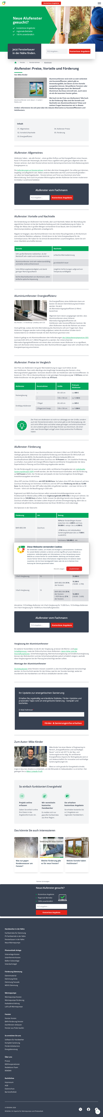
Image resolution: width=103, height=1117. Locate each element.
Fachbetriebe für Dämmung (15, 933)
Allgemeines (24, 129)
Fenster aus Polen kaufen (14, 1028)
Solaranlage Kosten (12, 954)
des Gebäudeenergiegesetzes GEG (75, 337)
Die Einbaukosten (21, 669)
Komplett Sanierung (12, 1043)
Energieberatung (11, 1049)
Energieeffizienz (26, 136)
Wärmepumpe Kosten (13, 997)
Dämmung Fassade (12, 982)
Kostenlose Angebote (51, 3)
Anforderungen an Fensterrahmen (30, 170)
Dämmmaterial (10, 976)
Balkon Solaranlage (12, 961)
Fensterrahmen (34, 62)
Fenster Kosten (10, 1018)
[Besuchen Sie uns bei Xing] (96, 1109)
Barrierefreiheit (10, 1092)
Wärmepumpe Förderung (14, 1000)
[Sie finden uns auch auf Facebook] (88, 1109)
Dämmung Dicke (11, 979)
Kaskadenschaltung (12, 1003)
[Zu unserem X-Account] (80, 1109)
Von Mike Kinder (20, 75)
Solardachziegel (11, 964)
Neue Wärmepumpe (12, 943)
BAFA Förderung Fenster (14, 1021)
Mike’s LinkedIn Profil (34, 771)
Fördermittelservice (12, 1046)
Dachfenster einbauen (13, 1025)
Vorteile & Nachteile (27, 133)
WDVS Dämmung (11, 985)
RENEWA (8, 1071)
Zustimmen (74, 569)
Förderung (61, 133)
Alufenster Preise (63, 129)
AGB (6, 1085)
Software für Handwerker (14, 1040)
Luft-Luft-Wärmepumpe (14, 1007)
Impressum (9, 1082)
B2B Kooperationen (12, 1064)
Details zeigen (59, 569)
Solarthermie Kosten (13, 957)
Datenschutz (9, 1089)
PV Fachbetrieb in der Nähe (15, 936)
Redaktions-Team (11, 1067)
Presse (7, 1061)
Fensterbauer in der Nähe (14, 939)
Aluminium (48, 62)
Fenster (22, 62)
